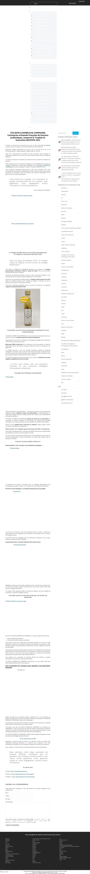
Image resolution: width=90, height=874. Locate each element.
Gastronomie (64, 290)
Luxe (62, 323)
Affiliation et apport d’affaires (43, 103)
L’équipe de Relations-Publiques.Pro (44, 87)
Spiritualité (64, 366)
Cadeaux (63, 224)
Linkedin (77, 3)
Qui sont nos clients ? (40, 65)
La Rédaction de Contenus (43, 52)
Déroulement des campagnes (43, 93)
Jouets (63, 313)
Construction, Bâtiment (67, 234)
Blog (35, 127)
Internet (63, 303)
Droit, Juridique (65, 251)
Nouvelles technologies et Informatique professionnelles (69, 344)
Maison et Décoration (67, 327)
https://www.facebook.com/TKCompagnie (22, 774)
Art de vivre (64, 201)
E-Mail (7, 796)
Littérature (64, 317)
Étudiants (63, 277)
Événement (64, 280)
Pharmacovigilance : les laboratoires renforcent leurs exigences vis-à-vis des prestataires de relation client (71, 142)
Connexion (64, 393)
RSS (84, 3)
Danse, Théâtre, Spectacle (68, 245)
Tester (35, 3)
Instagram (82, 3)
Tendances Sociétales (63, 856)
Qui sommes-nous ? (40, 83)
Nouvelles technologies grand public (71, 340)
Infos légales (38, 110)
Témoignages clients (40, 72)
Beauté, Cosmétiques (66, 208)
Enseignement (65, 270)
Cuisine (63, 238)
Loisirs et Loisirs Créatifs (36, 862)
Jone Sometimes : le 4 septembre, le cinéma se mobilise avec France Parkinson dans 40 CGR (70, 167)
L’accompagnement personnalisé (44, 97)
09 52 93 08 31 (72, 3)
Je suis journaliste (39, 118)
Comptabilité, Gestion (67, 231)
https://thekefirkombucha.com (19, 771)
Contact (37, 121)
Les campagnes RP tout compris (43, 13)
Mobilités (63, 330)
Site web (7, 799)
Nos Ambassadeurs (40, 75)
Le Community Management (43, 48)
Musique (63, 337)
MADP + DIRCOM (40, 29)
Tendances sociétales (67, 376)
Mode (62, 333)
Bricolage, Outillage (66, 221)
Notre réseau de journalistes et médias (45, 100)
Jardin (62, 307)
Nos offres (36, 10)
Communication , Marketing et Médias (12, 853)
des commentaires (67, 399)
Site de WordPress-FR (66, 403)
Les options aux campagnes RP (43, 34)
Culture (63, 241)
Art (62, 198)
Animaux (63, 194)
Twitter (81, 3)
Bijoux (63, 214)
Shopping (63, 362)
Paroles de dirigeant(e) (42, 15)
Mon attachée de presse (42, 26)
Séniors (63, 356)
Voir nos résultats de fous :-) (42, 68)
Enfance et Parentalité (67, 267)
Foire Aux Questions (40, 107)
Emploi (63, 263)
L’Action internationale (42, 22)
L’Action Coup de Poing (42, 19)
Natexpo (48, 145)
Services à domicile (66, 359)
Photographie (65, 349)
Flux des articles (66, 396)
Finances (63, 283)
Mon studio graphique (42, 55)
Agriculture (64, 188)
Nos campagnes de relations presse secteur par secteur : (43, 834)
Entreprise (64, 273)
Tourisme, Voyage (66, 379)
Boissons (63, 218)
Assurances (64, 204)
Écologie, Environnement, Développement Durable (68, 256)
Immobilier (64, 297)
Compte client (82, 1)
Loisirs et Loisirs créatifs (67, 320)
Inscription (64, 389)
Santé (62, 352)
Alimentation (64, 191)
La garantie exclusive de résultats (45, 113)
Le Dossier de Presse (41, 37)
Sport (62, 369)
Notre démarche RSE (40, 90)
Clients (36, 62)
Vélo (62, 382)
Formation (64, 287)
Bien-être (63, 211)
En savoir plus (37, 81)
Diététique (64, 248)
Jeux (62, 310)
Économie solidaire (66, 260)
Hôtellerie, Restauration (67, 293)
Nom (7, 792)
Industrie (63, 300)
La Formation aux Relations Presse (45, 40)
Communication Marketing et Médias (71, 228)
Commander (37, 7)
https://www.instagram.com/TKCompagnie (23, 776)
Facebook (79, 3)
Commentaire (9, 802)
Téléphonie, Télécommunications (70, 372)
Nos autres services (40, 46)
